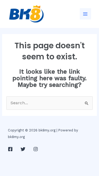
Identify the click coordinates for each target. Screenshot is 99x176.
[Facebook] (10, 149)
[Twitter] (23, 149)
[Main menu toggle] (85, 14)
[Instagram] (35, 149)
